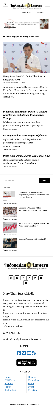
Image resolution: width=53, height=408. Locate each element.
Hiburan (32, 376)
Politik (8, 386)
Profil (31, 386)
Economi (9, 383)
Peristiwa (32, 389)
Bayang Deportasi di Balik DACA (32, 239)
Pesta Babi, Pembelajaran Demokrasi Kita (26, 155)
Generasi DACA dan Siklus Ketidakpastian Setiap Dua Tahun (33, 209)
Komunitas (33, 380)
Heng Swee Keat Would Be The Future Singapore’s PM (24, 78)
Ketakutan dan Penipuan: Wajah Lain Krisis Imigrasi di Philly (34, 224)
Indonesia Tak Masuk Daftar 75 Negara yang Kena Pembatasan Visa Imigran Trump (25, 115)
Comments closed (11, 129)
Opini (31, 383)
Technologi (10, 389)
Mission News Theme (18, 404)
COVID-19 (10, 380)
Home (7, 376)
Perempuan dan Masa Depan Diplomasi (25, 135)
